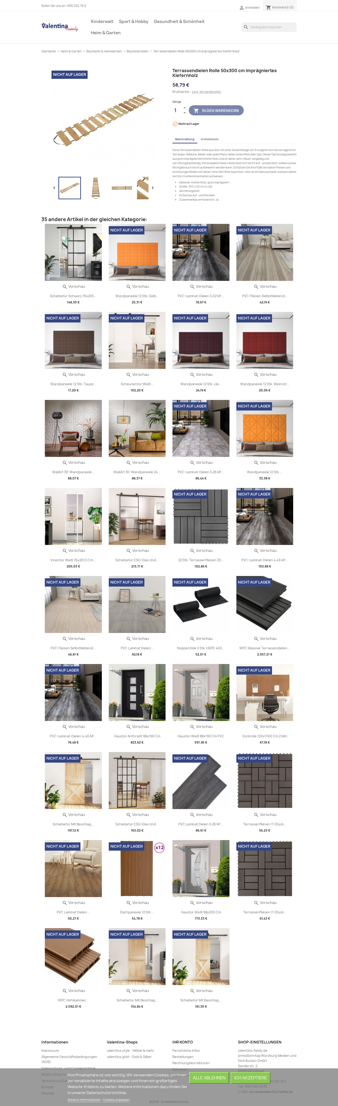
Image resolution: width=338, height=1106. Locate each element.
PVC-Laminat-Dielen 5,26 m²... (201, 472)
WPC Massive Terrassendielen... (264, 648)
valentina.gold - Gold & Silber (129, 1057)
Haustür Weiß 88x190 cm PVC (201, 736)
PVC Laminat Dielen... (137, 648)
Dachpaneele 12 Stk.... (137, 912)
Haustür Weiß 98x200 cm (201, 912)
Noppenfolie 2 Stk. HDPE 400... (201, 648)
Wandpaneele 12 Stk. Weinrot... (264, 384)
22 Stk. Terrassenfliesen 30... (201, 560)
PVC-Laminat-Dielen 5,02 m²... (201, 296)
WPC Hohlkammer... (73, 1000)
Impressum (50, 1050)
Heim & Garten (106, 33)
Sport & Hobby (134, 21)
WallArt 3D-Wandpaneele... (73, 472)
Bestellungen (183, 1057)
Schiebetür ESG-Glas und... (137, 560)
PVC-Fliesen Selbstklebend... (264, 296)
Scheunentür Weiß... (137, 384)
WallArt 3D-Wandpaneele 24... (137, 472)
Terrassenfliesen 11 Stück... (264, 824)
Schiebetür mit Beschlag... (73, 824)
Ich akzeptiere (250, 1078)
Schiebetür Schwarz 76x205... (73, 296)
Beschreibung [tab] (185, 139)
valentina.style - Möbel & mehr (130, 1050)
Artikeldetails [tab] (210, 139)
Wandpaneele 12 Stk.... (264, 472)
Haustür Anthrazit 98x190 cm (137, 736)
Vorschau (73, 286)
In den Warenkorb (216, 111)
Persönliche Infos (186, 1050)
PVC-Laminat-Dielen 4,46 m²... (264, 560)
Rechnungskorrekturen (191, 1063)
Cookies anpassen (116, 1100)
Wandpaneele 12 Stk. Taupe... (73, 384)
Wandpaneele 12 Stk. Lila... (200, 384)
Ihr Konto (182, 1042)
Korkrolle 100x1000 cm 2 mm (265, 736)
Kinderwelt (102, 21)
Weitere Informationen (84, 1100)
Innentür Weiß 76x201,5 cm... (73, 560)
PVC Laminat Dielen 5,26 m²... (200, 824)
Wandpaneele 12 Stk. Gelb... (137, 296)
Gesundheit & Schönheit (179, 21)
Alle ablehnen (209, 1078)
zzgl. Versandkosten (206, 92)
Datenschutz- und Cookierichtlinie (68, 1068)
